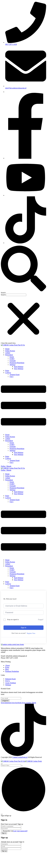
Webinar (12, 365)
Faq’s (11, 376)
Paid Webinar (18, 367)
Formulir (13, 361)
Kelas (7, 667)
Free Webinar (18, 369)
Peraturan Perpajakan (17, 363)
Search (3, 295)
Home (7, 349)
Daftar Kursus (10, 351)
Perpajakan (9, 355)
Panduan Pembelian (12, 671)
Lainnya (8, 373)
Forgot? (40, 619)
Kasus (12, 357)
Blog (7, 669)
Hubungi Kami (10, 679)
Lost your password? (20, 831)
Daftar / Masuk (6, 466)
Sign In (23, 628)
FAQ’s (7, 681)
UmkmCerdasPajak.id (19, 757)
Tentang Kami (14, 375)
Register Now (31, 633)
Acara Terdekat (10, 683)
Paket (7, 371)
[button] (23, 270)
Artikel (7, 353)
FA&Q (12, 359)
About (7, 665)
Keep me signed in (13, 619)
